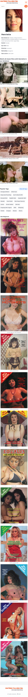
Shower (15, 210)
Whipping (20, 207)
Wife (15, 207)
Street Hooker (9, 204)
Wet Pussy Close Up (20, 201)
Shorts (20, 210)
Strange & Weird (5, 191)
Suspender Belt (22, 198)
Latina (2, 204)
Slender (3, 201)
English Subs (13, 198)
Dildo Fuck (14, 191)
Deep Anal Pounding (6, 195)
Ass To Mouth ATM (17, 195)
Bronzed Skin (4, 198)
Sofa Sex (17, 204)
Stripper (8, 210)
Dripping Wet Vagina (6, 207)
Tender (2, 210)
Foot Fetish (9, 201)
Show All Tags (23, 189)
